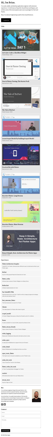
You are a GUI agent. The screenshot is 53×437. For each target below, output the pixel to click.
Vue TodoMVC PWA (8, 292)
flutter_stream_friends (8, 327)
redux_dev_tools (7, 360)
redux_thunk (6, 347)
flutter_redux (6, 279)
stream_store (6, 380)
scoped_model (6, 314)
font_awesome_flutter (8, 300)
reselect (4, 373)
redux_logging (6, 333)
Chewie (4, 307)
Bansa (4, 320)
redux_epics (5, 340)
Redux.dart (5, 285)
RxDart (4, 272)
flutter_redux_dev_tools (9, 367)
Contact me (6, 20)
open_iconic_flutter (8, 353)
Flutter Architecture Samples (10, 264)
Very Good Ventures (27, 15)
